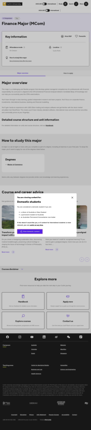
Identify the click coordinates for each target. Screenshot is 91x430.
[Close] (72, 197)
